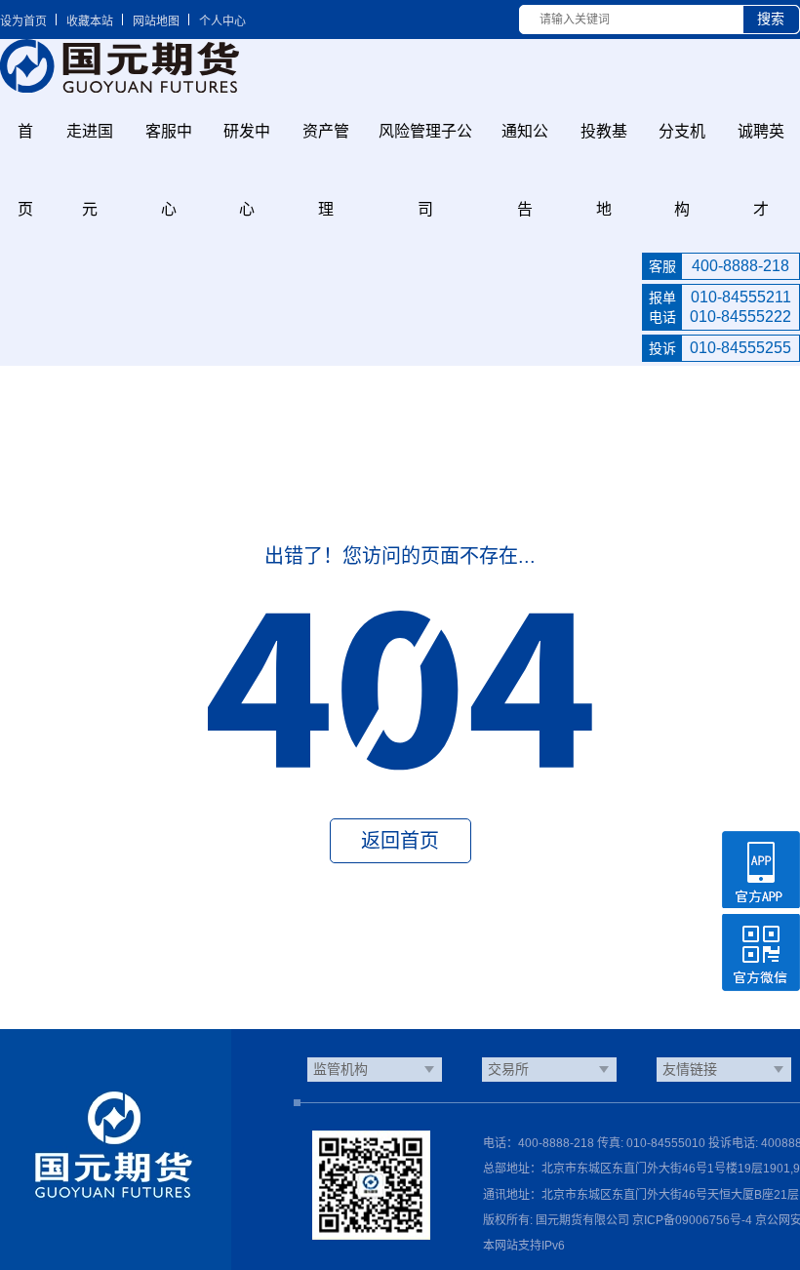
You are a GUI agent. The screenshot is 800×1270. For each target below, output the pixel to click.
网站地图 (156, 21)
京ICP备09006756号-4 (692, 1220)
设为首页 (23, 21)
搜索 (770, 18)
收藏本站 (89, 21)
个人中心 (222, 21)
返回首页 (400, 841)
